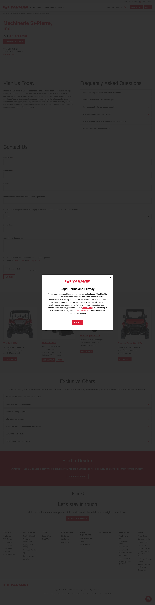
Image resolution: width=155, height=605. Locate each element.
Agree (77, 322)
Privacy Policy (87, 307)
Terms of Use (82, 310)
